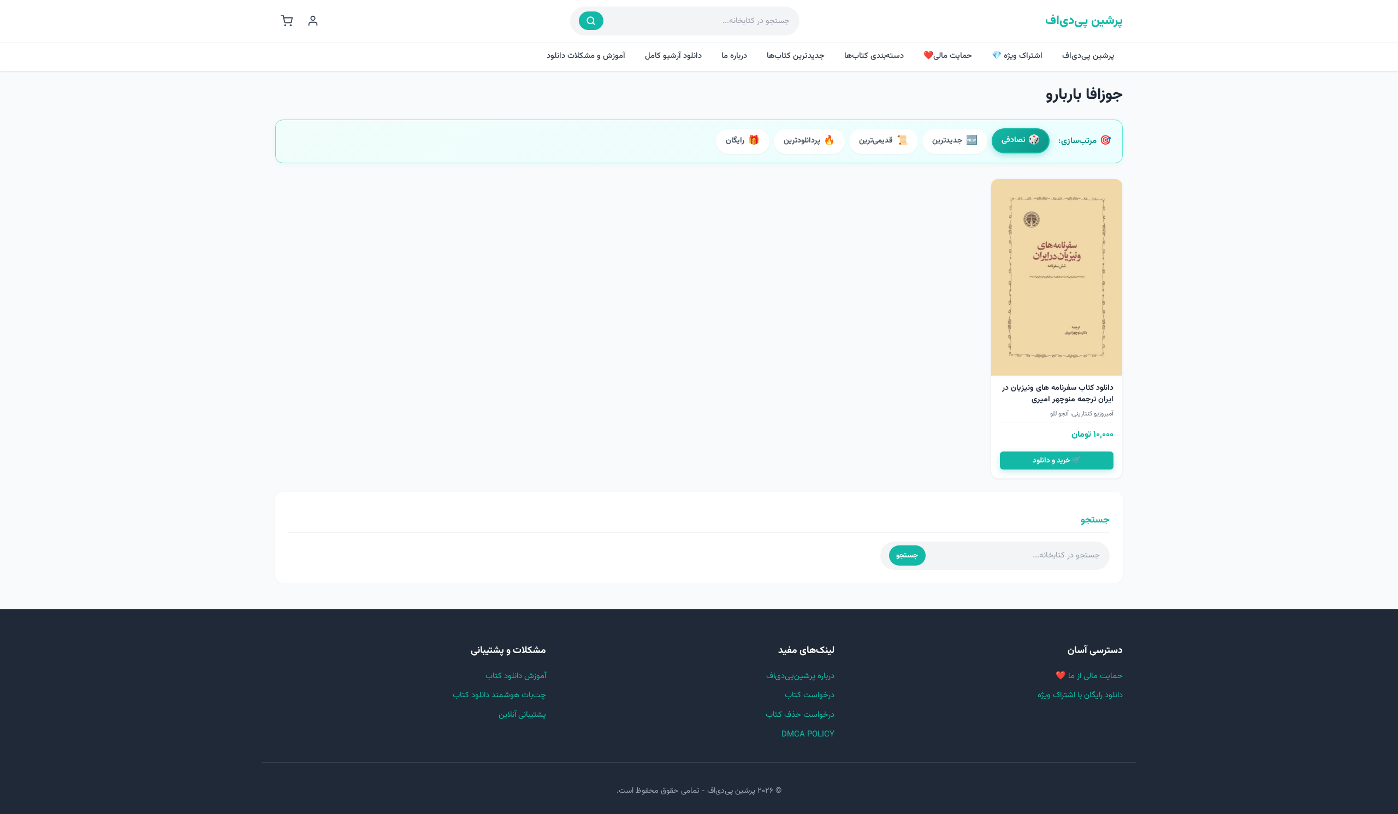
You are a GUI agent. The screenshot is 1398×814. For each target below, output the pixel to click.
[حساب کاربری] (312, 20)
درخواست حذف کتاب (800, 715)
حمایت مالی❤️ (947, 56)
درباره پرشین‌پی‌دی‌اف (800, 676)
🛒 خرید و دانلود (1057, 460)
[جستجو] (591, 20)
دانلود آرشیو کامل (673, 56)
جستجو (907, 555)
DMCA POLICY (807, 734)
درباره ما (734, 56)
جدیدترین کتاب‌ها (796, 56)
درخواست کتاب (809, 695)
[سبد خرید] (286, 20)
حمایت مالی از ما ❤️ (1089, 676)
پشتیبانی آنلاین (522, 715)
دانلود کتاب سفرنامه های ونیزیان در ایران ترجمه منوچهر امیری (1057, 394)
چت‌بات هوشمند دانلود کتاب (499, 695)
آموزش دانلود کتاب (515, 676)
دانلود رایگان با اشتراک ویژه (1080, 695)
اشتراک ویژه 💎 (1017, 56)
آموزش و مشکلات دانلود (586, 56)
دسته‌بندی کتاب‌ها (874, 56)
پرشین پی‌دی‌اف (1084, 21)
